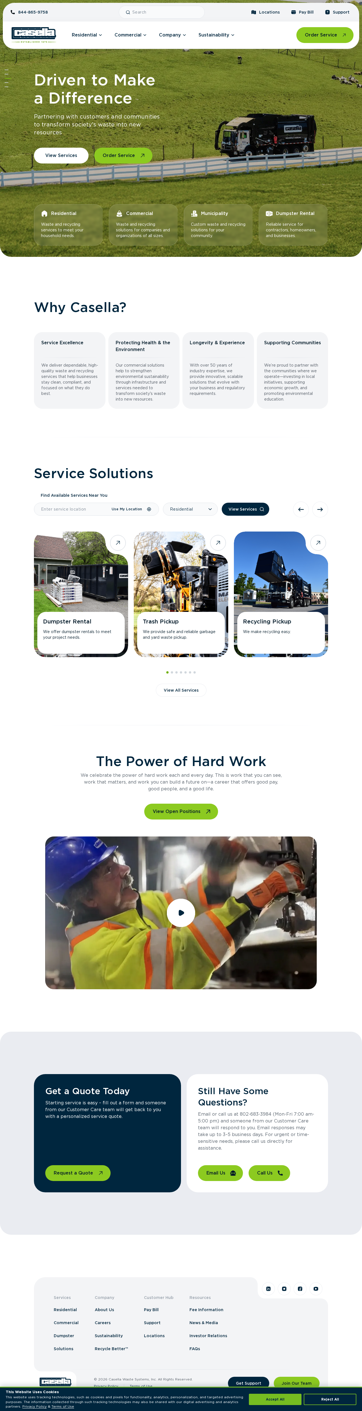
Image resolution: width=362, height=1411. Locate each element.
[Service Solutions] (8, 78)
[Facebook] (300, 1288)
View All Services (181, 690)
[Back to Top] (6, 70)
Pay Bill (306, 12)
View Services (61, 155)
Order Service (321, 35)
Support (341, 12)
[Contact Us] (6, 87)
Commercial (128, 35)
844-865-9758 (33, 12)
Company (170, 35)
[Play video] (181, 913)
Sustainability (214, 35)
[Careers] (6, 83)
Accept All (275, 1399)
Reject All (330, 1399)
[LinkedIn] (268, 1288)
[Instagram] (284, 1288)
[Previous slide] (301, 509)
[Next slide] (320, 509)
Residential (84, 35)
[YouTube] (315, 1288)
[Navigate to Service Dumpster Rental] (81, 594)
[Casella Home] (34, 35)
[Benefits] (6, 74)
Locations (269, 12)
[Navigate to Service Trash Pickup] (181, 594)
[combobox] (166, 12)
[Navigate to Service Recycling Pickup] (281, 594)
